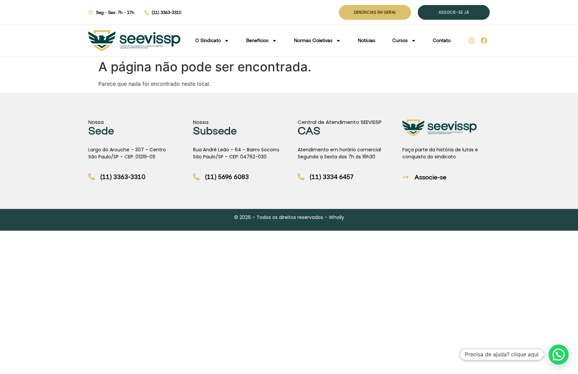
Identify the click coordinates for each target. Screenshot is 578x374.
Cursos (400, 40)
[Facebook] (484, 40)
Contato (442, 40)
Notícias (366, 40)
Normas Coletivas (313, 40)
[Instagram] (471, 40)
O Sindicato (208, 40)
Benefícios (257, 40)
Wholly (336, 217)
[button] (559, 355)
